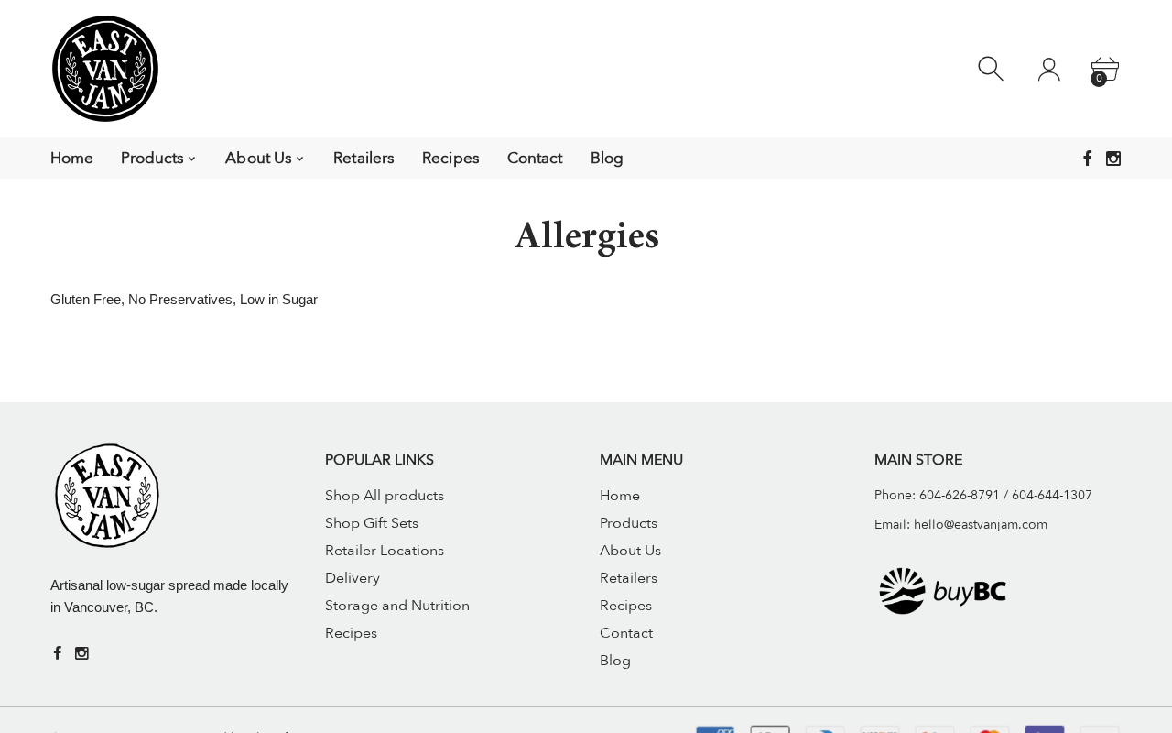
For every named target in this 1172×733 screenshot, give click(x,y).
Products (628, 523)
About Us (630, 551)
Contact (626, 633)
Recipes (351, 633)
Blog (615, 660)
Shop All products (384, 496)
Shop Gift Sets (371, 523)
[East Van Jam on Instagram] (1113, 158)
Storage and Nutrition (397, 605)
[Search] (993, 69)
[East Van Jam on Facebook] (1088, 158)
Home (620, 496)
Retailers (628, 578)
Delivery (352, 578)
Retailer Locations (384, 551)
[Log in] (1049, 69)
